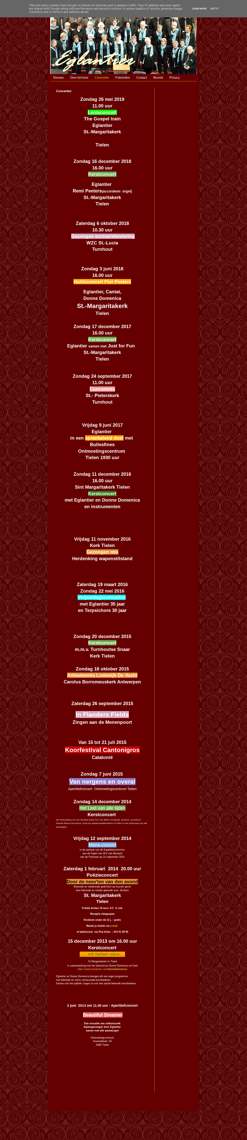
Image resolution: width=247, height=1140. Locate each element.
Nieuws (58, 77)
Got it (215, 8)
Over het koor (79, 77)
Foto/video (122, 77)
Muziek (158, 77)
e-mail (114, 925)
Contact (141, 77)
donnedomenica (117, 969)
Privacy (174, 77)
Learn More (199, 8)
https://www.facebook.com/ (93, 969)
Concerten (102, 77)
